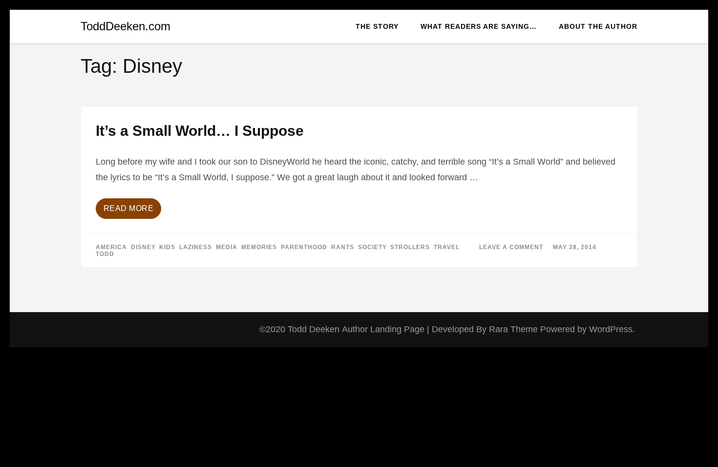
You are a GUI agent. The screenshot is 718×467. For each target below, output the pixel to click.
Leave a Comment (511, 247)
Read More (129, 208)
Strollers (410, 247)
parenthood (304, 247)
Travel (447, 247)
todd (105, 254)
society (372, 247)
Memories (259, 247)
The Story (377, 26)
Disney (143, 247)
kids (167, 247)
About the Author (598, 26)
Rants (342, 247)
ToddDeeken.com (125, 26)
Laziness (195, 247)
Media (226, 247)
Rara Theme (514, 329)
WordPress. (612, 329)
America (111, 247)
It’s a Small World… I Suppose (200, 131)
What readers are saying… (479, 26)
